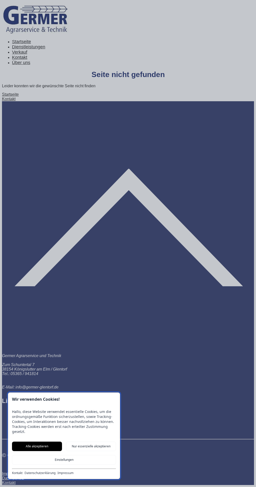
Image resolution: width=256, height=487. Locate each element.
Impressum (66, 473)
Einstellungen (64, 460)
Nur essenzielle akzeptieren (91, 446)
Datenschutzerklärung (40, 473)
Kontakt (17, 473)
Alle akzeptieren (37, 446)
